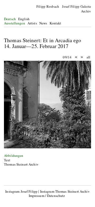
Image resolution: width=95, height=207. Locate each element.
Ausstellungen (14, 23)
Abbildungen (13, 155)
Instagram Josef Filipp (21, 191)
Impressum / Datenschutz (47, 195)
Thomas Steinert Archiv (21, 164)
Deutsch (10, 18)
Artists (32, 23)
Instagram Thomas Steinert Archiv (65, 191)
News (43, 23)
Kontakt (55, 23)
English (24, 18)
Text (7, 160)
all (88, 57)
